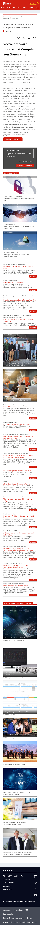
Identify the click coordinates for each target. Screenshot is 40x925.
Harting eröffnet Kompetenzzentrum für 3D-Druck (19, 517)
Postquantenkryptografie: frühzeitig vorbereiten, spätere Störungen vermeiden (18, 549)
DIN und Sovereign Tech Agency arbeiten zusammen (18, 320)
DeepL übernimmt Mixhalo (13, 282)
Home (5, 17)
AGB (26, 910)
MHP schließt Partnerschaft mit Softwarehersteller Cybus (14, 823)
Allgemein (11, 17)
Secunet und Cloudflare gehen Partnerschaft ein (20, 199)
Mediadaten (7, 886)
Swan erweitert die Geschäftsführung (16, 854)
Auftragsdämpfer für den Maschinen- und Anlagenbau (18, 534)
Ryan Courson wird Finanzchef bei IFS (16, 424)
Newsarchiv (8, 31)
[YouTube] (35, 889)
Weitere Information (13, 139)
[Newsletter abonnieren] (35, 883)
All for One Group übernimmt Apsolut (16, 484)
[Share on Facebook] (34, 38)
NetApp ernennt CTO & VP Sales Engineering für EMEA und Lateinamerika (19, 456)
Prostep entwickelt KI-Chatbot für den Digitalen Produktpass (16, 793)
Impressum (7, 910)
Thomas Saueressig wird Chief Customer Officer (17, 500)
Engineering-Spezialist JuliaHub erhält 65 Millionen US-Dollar (18, 437)
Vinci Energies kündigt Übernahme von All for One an (19, 227)
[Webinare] (35, 895)
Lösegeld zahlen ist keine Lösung (15, 407)
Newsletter (33, 3)
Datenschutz (18, 910)
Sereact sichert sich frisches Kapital (16, 586)
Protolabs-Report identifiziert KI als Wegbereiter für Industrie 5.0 (15, 566)
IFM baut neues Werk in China (14, 765)
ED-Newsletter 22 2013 (23, 154)
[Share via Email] (24, 38)
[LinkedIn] (35, 877)
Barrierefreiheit (8, 914)
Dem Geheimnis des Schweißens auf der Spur (19, 300)
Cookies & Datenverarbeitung (13, 918)
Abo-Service (7, 889)
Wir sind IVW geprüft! (10, 876)
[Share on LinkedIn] (29, 38)
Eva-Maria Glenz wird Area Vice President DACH (18, 267)
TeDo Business (8, 883)
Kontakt (29, 918)
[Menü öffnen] (38, 7)
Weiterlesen (33, 276)
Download (6, 879)
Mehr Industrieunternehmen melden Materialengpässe (17, 255)
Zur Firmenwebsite (24, 165)
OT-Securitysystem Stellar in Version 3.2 (17, 471)
